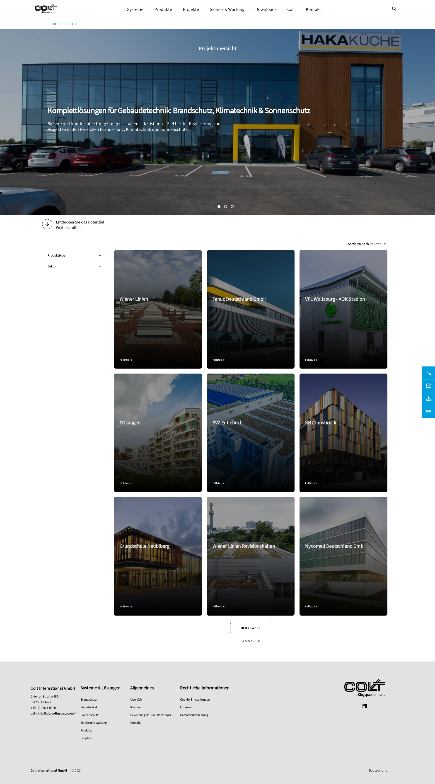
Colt (291, 9)
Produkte (163, 9)
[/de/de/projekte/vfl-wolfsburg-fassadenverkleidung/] (343, 309)
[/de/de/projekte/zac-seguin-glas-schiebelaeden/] (158, 433)
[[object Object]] (364, 688)
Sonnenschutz (89, 715)
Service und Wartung (93, 722)
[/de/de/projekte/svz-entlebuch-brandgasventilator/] (251, 433)
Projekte (191, 9)
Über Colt (136, 699)
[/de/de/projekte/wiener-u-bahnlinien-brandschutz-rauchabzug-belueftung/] (158, 309)
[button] (75, 255)
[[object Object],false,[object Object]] (46, 9)
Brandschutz (88, 699)
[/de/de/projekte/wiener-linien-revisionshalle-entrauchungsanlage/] (251, 556)
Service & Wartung (227, 9)
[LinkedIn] (365, 706)
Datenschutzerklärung (194, 715)
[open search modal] (395, 9)
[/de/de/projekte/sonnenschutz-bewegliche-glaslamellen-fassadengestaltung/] (343, 556)
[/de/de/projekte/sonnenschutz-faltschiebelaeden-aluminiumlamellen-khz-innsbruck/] (343, 433)
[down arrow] (47, 224)
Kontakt (313, 9)
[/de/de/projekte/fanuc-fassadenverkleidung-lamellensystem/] (251, 309)
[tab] (219, 206)
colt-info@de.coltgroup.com (52, 713)
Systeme (135, 9)
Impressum (187, 707)
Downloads (265, 9)
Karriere (135, 707)
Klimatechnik (88, 707)
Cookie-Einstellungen (195, 699)
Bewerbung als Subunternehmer (150, 715)
